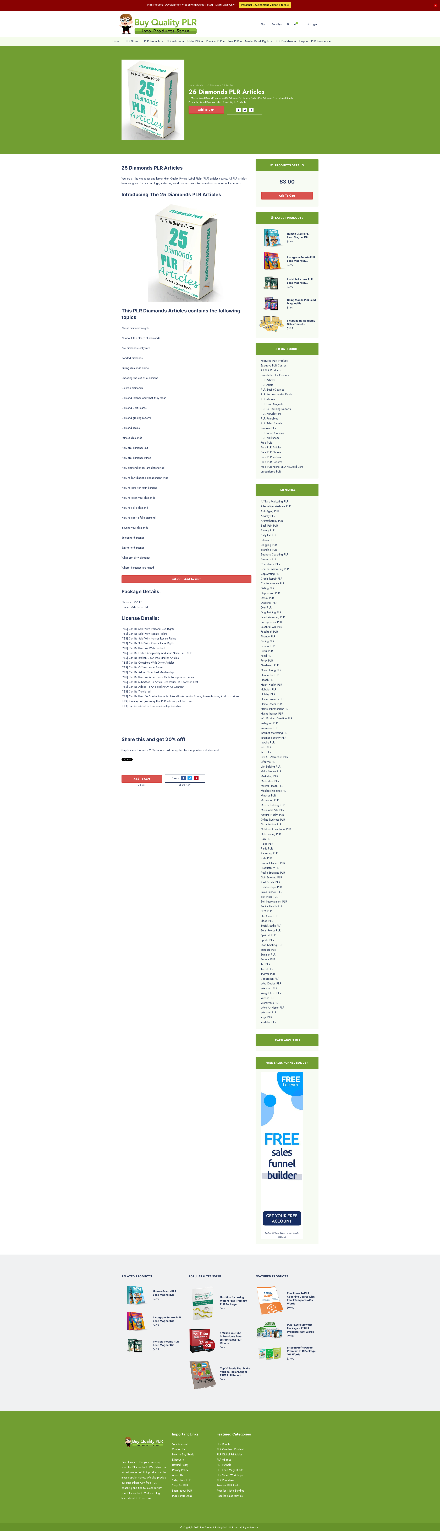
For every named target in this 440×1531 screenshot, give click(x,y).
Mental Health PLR (272, 786)
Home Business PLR (272, 699)
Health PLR (267, 680)
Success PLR (268, 950)
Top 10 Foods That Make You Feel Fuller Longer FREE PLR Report (235, 1372)
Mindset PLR (268, 796)
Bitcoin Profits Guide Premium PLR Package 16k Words (301, 1351)
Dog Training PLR (271, 612)
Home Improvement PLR (275, 709)
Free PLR (266, 443)
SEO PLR (266, 911)
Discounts (178, 1460)
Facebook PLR (269, 632)
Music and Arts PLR (272, 810)
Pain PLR (266, 839)
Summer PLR (268, 955)
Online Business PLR (273, 820)
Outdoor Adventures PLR (276, 829)
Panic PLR (267, 849)
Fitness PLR (268, 646)
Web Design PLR (271, 983)
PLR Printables (269, 419)
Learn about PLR (182, 1491)
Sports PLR (267, 940)
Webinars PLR (269, 988)
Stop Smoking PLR (272, 945)
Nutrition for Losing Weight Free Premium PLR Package (233, 1301)
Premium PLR (268, 428)
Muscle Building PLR (273, 805)
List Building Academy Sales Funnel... (301, 322)
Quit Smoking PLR (271, 877)
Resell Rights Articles (210, 102)
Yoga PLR (266, 1017)
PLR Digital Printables (229, 1454)
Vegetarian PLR (270, 979)
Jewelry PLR (268, 742)
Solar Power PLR (271, 930)
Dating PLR (267, 588)
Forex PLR (267, 661)
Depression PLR (270, 593)
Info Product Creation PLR (276, 718)
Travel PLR (267, 969)
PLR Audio (267, 385)
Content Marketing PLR (275, 569)
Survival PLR (268, 959)
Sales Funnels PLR (271, 892)
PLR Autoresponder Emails (276, 394)
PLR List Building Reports (276, 409)
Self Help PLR (269, 897)
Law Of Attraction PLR (274, 757)
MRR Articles (229, 98)
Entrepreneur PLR (271, 622)
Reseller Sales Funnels (230, 1496)
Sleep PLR (267, 921)
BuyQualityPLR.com (228, 1527)
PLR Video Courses (272, 433)
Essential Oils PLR (271, 627)
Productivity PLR (270, 868)
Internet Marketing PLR (274, 733)
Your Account (180, 1444)
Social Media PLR (271, 926)
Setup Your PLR (181, 1480)
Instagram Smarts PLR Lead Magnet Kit (167, 1319)
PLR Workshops (270, 438)
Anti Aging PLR (270, 511)
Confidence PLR (270, 564)
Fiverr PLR (267, 651)
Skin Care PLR (269, 916)
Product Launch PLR (273, 863)
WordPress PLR (270, 1003)
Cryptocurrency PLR (272, 583)
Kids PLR (266, 752)
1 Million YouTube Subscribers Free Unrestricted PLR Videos (230, 1338)
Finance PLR (268, 636)
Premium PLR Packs (228, 1485)
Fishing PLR (267, 641)
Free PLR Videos (271, 457)
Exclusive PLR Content (274, 366)
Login (313, 24)
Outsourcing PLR (271, 834)
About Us (177, 1475)
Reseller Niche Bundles (230, 1491)
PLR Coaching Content (230, 1449)
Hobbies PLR (268, 689)
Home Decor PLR (271, 704)
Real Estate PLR (270, 882)
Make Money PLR (271, 771)
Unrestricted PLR (271, 472)
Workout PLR (269, 1012)
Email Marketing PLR (273, 617)
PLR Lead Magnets (272, 404)
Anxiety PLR (268, 516)
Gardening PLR (270, 665)
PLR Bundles (224, 1444)
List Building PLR (270, 767)
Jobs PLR (266, 747)
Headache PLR (270, 675)
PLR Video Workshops (230, 1475)
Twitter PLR (268, 974)
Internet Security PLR (273, 738)
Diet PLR (266, 608)
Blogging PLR (269, 545)
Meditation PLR (270, 781)
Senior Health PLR (272, 906)
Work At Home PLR (272, 1008)
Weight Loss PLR (271, 993)
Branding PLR (269, 550)
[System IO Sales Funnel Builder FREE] (282, 1151)
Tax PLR (265, 964)
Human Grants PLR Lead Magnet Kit (298, 235)
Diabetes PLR (269, 603)
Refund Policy (180, 1465)
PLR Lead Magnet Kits (230, 1470)
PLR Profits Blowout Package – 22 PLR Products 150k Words (300, 1328)
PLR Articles (264, 98)
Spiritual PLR (268, 935)
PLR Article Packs (247, 98)
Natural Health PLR (272, 815)
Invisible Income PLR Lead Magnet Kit (166, 1343)
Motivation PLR (270, 800)
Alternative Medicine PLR (276, 506)
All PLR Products (271, 370)
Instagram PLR (269, 723)
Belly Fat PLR (269, 535)
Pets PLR (266, 858)
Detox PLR (267, 598)
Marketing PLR (269, 776)
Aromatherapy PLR (272, 521)
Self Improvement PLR (274, 902)
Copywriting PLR (270, 574)
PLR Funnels (224, 1465)
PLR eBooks (268, 399)
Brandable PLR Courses (275, 375)
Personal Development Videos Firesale (265, 5)
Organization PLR (271, 824)
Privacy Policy (180, 1470)
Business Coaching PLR (274, 555)
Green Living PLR (271, 670)
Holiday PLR (268, 694)
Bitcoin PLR (267, 540)
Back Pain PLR (269, 526)
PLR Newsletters (271, 414)
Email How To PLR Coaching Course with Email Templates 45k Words (301, 1298)
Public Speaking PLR (273, 873)
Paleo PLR (267, 844)
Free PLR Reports (271, 462)
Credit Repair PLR (271, 579)
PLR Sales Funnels (271, 423)
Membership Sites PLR (274, 791)
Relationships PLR (271, 887)
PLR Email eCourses (272, 390)
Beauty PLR (268, 530)
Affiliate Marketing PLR (274, 502)
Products (201, 85)
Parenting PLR (269, 853)
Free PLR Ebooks (271, 452)
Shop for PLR (180, 1485)
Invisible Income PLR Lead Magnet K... (300, 281)
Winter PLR (267, 998)
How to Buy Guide (183, 1454)
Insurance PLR (269, 728)
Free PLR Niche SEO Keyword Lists (282, 467)
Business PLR (269, 559)
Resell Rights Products (234, 102)
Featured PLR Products (275, 361)
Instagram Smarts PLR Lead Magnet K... (301, 259)
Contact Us (178, 1449)
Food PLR (266, 656)
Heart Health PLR (271, 685)
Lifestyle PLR (268, 762)
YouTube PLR (268, 1022)
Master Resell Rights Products (206, 98)
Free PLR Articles (271, 447)
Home (192, 85)
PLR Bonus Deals (182, 1496)
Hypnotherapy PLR (272, 714)
